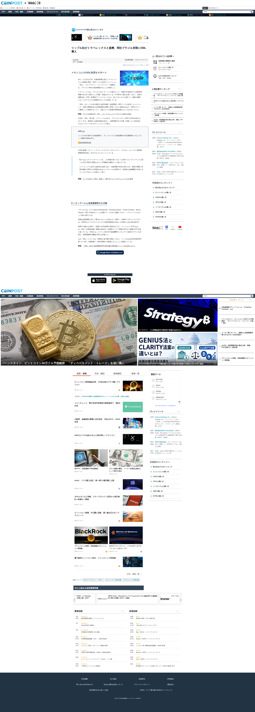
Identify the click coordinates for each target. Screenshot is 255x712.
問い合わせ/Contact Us (84, 684)
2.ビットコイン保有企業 (113, 580)
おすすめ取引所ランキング (167, 76)
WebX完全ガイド (213, 8)
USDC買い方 (22, 8)
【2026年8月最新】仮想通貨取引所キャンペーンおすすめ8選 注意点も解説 (105, 396)
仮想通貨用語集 (85, 142)
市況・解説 (19, 12)
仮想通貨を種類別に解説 (166, 61)
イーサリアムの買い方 (163, 207)
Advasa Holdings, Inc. (164, 138)
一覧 (179, 89)
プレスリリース (52, 12)
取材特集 (40, 12)
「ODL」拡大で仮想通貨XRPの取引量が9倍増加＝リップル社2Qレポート (109, 246)
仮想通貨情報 (129, 59)
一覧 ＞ (251, 300)
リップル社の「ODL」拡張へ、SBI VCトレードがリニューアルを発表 (108, 179)
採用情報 (76, 12)
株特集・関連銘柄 (50, 8)
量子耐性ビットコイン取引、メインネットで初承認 (95, 558)
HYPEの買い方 (160, 217)
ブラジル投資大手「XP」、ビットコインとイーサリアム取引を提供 (107, 114)
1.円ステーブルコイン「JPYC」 (93, 580)
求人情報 (113, 679)
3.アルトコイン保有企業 (131, 580)
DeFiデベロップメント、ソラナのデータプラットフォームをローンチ (125, 547)
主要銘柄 (30, 12)
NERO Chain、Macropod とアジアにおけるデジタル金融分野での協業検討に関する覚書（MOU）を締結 (132, 597)
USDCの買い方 (160, 197)
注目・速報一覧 (133, 574)
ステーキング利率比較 (35, 8)
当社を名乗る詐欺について (113, 684)
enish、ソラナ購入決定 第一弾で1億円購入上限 (94, 480)
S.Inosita (75, 59)
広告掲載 (84, 679)
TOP (3, 12)
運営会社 (170, 684)
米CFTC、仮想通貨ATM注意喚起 (86, 468)
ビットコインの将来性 (8, 8)
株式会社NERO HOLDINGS (166, 151)
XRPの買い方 (160, 212)
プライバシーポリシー (142, 684)
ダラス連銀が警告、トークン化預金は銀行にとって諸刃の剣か (125, 470)
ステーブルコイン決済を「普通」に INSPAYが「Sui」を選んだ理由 (170, 165)
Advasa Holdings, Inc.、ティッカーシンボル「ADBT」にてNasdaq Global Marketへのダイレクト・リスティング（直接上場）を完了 (170, 142)
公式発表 (80, 62)
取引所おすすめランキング (165, 187)
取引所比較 (65, 12)
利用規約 (170, 679)
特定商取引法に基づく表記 (98, 690)
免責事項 (142, 679)
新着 (10, 12)
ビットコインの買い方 (165, 67)
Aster (159, 172)
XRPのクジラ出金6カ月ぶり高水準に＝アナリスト (95, 435)
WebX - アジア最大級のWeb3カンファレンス (156, 690)
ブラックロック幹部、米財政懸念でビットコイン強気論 (90, 547)
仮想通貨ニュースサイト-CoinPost (131, 698)
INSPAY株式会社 (162, 163)
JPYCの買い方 (160, 202)
